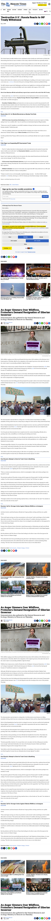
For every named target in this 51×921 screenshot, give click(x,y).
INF (10, 184)
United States (15, 184)
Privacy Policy (13, 198)
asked (12, 95)
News (4, 9)
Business (20, 9)
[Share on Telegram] (40, 24)
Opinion (25, 9)
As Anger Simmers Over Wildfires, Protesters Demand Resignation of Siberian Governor (25, 312)
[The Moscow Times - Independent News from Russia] (13, 4)
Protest (27, 548)
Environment (13, 548)
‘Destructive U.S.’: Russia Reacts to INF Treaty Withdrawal (23, 18)
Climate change (21, 548)
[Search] (50, 11)
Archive (41, 9)
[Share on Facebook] (35, 24)
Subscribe (45, 196)
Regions (14, 9)
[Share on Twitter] (37, 24)
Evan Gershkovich (8, 322)
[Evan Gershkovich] (2, 323)
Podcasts (35, 9)
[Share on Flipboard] (47, 24)
